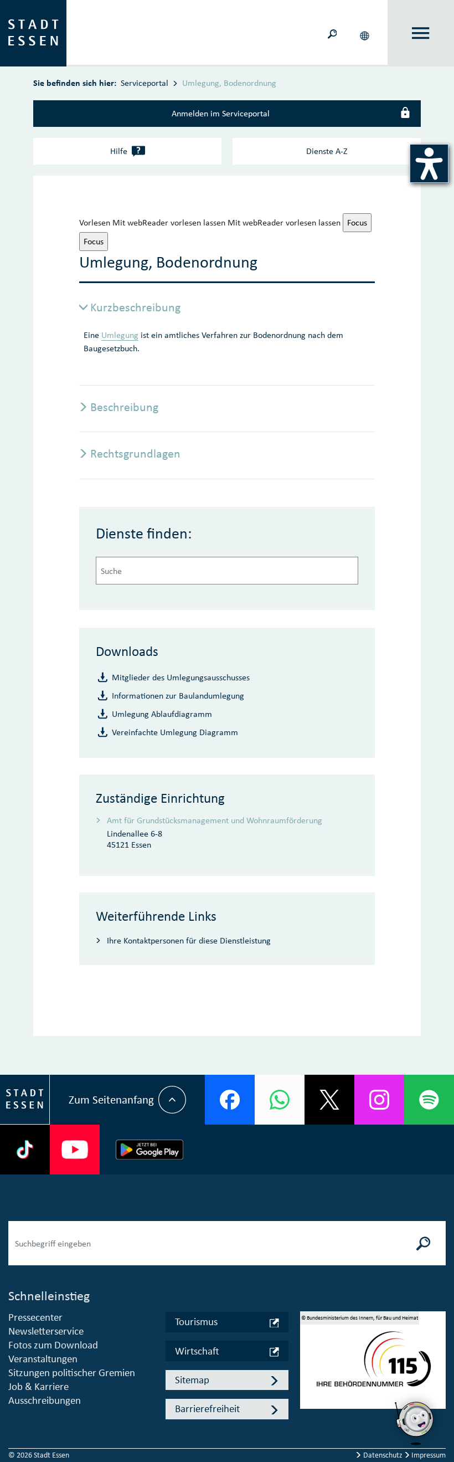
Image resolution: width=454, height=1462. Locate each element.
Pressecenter (35, 1317)
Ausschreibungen (44, 1400)
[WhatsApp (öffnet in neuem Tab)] (280, 1100)
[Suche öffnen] (332, 33)
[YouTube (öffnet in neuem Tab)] (75, 1149)
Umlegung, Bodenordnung (229, 83)
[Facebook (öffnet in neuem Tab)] (230, 1100)
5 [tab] (308, 1418)
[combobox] (227, 570)
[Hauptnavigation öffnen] (421, 33)
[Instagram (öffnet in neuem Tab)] (379, 1100)
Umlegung (119, 335)
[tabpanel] (373, 1364)
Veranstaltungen (43, 1358)
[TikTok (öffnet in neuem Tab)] (25, 1149)
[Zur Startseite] (33, 32)
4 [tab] (308, 1402)
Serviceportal (144, 83)
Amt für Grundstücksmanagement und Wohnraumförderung (214, 820)
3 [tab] (308, 1386)
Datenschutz (383, 1455)
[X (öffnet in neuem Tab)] (329, 1100)
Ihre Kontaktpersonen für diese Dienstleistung (189, 940)
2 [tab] (308, 1370)
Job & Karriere (38, 1386)
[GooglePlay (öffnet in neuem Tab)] (149, 1149)
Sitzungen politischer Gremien (71, 1372)
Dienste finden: (144, 533)
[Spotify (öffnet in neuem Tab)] (429, 1100)
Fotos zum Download (53, 1344)
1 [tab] (308, 1354)
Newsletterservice (46, 1331)
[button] (365, 33)
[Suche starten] (423, 1243)
